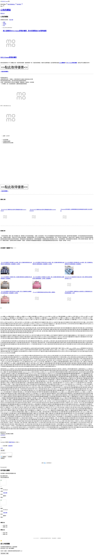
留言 (13, 442)
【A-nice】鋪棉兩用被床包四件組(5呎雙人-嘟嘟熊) (44, 292)
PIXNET (37, 538)
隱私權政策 (54, 538)
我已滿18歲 (3, 553)
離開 (7, 553)
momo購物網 (62, 62)
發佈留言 (2, 458)
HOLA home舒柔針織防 (9, 57)
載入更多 (2, 450)
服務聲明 (59, 538)
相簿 (4, 22)
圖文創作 (10, 445)
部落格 (4, 23)
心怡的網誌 (6, 10)
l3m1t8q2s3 (3, 435)
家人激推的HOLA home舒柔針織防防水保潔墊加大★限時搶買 (24, 31)
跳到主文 (3, 13)
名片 (4, 25)
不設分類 (11, 19)
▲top (2, 448)
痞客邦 (10, 442)
